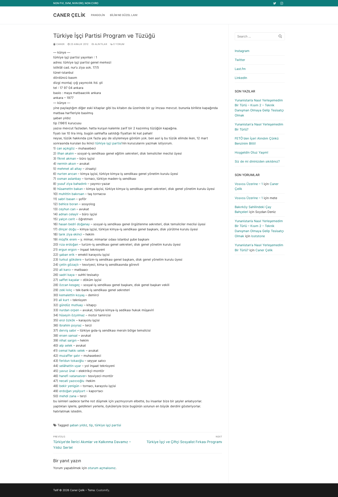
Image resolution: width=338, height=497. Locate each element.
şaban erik (67, 255)
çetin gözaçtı (69, 264)
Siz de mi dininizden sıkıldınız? (257, 161)
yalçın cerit (67, 219)
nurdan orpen (69, 310)
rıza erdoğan (68, 244)
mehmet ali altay (69, 169)
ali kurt (64, 300)
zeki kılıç (65, 290)
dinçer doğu (67, 229)
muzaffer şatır (69, 356)
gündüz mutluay (71, 305)
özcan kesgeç (69, 285)
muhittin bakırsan (71, 194)
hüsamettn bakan (70, 189)
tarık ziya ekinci (70, 234)
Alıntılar (100, 44)
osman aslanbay (69, 179)
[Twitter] (275, 3)
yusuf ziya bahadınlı (72, 184)
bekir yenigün (69, 386)
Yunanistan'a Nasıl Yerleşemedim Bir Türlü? (259, 126)
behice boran (68, 204)
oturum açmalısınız (102, 468)
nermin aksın (66, 163)
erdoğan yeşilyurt (72, 391)
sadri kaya (67, 275)
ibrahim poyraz (70, 325)
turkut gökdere (70, 259)
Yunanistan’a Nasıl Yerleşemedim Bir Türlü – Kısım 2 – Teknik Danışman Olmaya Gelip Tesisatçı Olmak (259, 107)
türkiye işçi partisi (108, 143)
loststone (258, 236)
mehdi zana (67, 396)
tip (91, 425)
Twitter (240, 60)
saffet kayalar (69, 280)
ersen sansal (68, 335)
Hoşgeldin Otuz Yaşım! (251, 152)
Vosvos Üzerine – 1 (249, 184)
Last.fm (240, 69)
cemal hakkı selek (72, 350)
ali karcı (65, 270)
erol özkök (67, 320)
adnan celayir (68, 214)
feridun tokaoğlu (71, 361)
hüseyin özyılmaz (72, 315)
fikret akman (66, 158)
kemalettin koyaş (71, 295)
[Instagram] (282, 3)
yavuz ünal (67, 371)
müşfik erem (68, 239)
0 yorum (118, 44)
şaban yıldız (78, 425)
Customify (102, 490)
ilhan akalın (65, 153)
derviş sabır (67, 330)
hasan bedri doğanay (74, 224)
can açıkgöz (66, 148)
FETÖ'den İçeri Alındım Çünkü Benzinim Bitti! (257, 140)
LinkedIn (241, 78)
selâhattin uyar (70, 366)
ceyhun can (67, 209)
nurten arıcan (67, 174)
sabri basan (66, 199)
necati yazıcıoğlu (71, 381)
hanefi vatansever (72, 376)
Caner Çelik (69, 15)
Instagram (242, 51)
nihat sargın (67, 340)
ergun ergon (68, 249)
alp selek (65, 345)
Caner (60, 44)
